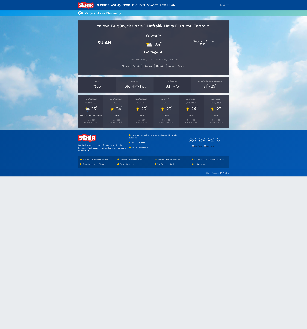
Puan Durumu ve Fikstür (94, 164)
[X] (195, 140)
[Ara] (224, 5)
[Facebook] (191, 140)
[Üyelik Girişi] (221, 5)
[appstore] (197, 145)
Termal (181, 66)
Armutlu (137, 66)
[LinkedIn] (204, 140)
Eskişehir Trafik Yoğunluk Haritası (209, 159)
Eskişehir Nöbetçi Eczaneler (95, 159)
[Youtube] (209, 140)
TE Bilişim (224, 173)
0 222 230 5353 (138, 142)
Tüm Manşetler (127, 164)
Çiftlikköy (159, 66)
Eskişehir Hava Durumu (131, 159)
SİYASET (152, 5)
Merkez (171, 66)
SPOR (126, 5)
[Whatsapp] (213, 140)
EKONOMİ (138, 5)
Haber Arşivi (200, 164)
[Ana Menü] (227, 5)
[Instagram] (200, 140)
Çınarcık (148, 66)
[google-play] (210, 145)
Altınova (125, 66)
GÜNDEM (103, 5)
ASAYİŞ (116, 5)
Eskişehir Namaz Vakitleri (169, 159)
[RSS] (218, 140)
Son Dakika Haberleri (166, 164)
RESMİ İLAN (167, 5)
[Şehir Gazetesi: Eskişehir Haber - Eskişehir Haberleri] (86, 5)
